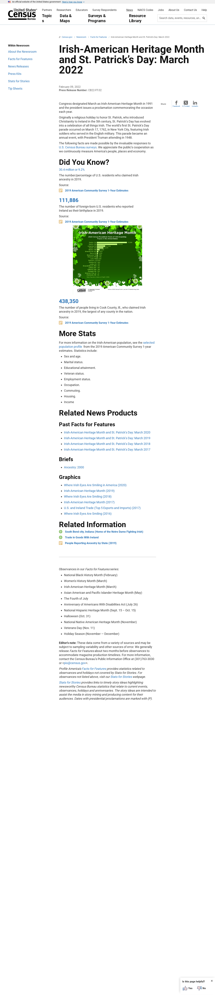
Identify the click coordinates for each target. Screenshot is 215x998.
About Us (173, 10)
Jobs (161, 10)
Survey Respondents (104, 10)
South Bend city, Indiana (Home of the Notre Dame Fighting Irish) (104, 531)
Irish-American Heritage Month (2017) (89, 502)
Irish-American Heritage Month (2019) (89, 491)
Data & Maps (66, 18)
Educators (82, 10)
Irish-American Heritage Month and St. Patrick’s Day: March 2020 (107, 432)
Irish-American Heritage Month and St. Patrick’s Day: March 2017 (107, 449)
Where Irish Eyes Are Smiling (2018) (88, 496)
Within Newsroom (18, 45)
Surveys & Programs (97, 18)
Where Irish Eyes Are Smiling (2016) (88, 513)
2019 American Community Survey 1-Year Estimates (96, 190)
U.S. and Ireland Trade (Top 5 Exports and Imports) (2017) (102, 508)
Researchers (64, 10)
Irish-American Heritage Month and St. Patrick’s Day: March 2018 (107, 444)
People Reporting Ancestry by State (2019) (91, 543)
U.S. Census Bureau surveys (78, 147)
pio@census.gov (75, 663)
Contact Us (190, 10)
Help (204, 10)
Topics (47, 18)
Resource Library (137, 18)
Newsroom (81, 37)
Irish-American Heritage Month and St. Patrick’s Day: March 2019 (107, 438)
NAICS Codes (145, 10)
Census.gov (67, 37)
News (129, 10)
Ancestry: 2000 (74, 467)
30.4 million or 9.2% (72, 169)
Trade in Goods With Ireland (82, 537)
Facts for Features (98, 37)
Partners (47, 10)
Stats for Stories (121, 676)
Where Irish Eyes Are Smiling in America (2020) (95, 485)
